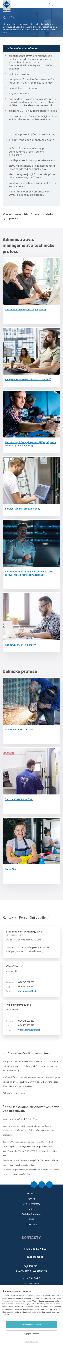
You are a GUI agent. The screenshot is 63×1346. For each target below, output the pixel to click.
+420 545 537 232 (20, 1021)
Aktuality (31, 1193)
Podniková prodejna (31, 1214)
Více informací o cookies (11, 1301)
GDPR (31, 1219)
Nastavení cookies (31, 1341)
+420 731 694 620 (20, 987)
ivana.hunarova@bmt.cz (23, 1030)
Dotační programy (31, 1203)
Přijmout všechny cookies (31, 1324)
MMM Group (31, 1224)
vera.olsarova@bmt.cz (22, 991)
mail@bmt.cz (35, 1256)
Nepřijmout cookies (31, 1334)
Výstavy (31, 1198)
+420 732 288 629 (20, 1025)
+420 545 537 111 (35, 1248)
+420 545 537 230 (20, 982)
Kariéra (31, 1209)
